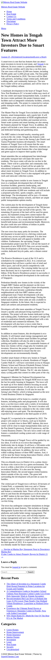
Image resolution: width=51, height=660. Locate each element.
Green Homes (12, 630)
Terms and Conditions (16, 19)
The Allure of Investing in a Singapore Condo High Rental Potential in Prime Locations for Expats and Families (26, 586)
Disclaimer (11, 21)
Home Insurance (14, 635)
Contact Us (11, 16)
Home (9, 11)
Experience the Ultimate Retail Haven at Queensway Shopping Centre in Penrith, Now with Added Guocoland (26, 610)
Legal (9, 642)
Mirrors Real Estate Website (13, 7)
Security (10, 647)
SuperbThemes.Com (10, 656)
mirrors (19, 57)
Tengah (40, 64)
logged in (16, 567)
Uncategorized (28, 57)
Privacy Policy (13, 24)
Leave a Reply (40, 57)
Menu (3, 28)
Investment (11, 639)
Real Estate (11, 14)
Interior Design (13, 637)
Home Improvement (15, 632)
